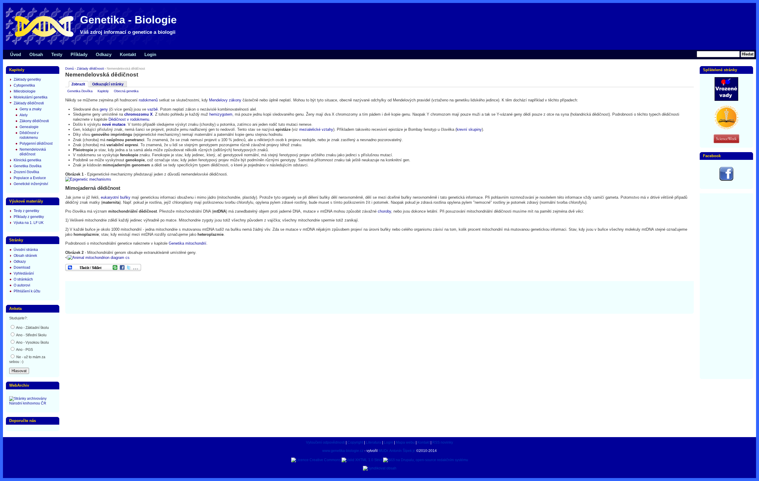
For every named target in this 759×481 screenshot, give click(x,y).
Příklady (79, 54)
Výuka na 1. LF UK (29, 223)
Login (150, 54)
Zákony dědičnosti (34, 121)
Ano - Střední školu (31, 335)
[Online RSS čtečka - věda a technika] (726, 142)
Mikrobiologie (25, 91)
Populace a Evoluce (30, 178)
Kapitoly (103, 91)
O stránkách (23, 279)
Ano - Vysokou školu (32, 342)
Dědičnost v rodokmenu (129, 119)
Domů (69, 68)
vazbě (152, 109)
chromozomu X (138, 114)
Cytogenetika (24, 85)
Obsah (36, 54)
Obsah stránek (25, 256)
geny (104, 109)
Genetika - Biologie (128, 20)
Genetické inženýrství (31, 184)
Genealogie (29, 127)
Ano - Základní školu (32, 328)
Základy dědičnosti (90, 68)
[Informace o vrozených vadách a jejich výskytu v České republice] (726, 100)
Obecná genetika (126, 91)
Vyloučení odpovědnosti (325, 442)
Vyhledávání (24, 273)
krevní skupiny (469, 129)
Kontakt (128, 54)
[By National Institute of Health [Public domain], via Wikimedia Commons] (88, 179)
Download (22, 267)
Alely (24, 115)
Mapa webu (405, 442)
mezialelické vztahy (316, 129)
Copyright (355, 442)
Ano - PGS (24, 350)
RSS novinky (442, 442)
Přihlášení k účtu (27, 291)
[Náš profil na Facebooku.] (726, 180)
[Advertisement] (379, 297)
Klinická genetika (27, 160)
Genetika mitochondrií (187, 243)
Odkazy (103, 54)
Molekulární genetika (30, 97)
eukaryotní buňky (115, 197)
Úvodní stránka (26, 250)
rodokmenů (148, 100)
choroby (384, 211)
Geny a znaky (31, 109)
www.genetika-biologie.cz (342, 451)
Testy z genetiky (26, 211)
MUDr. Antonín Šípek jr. (397, 451)
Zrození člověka (26, 172)
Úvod (15, 54)
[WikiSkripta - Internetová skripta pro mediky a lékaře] (726, 128)
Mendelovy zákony (225, 100)
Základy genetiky (27, 79)
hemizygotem (220, 114)
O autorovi (22, 285)
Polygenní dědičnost (36, 143)
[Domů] (95, 44)
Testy (56, 54)
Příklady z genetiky (29, 217)
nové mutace (113, 124)
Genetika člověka (80, 91)
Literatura (373, 442)
